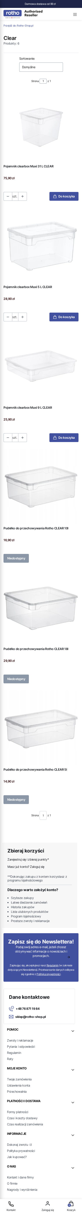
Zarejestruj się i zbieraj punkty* (28, 859)
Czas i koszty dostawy (22, 1118)
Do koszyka (66, 196)
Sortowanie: (27, 58)
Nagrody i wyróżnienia (22, 1189)
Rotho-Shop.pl (18, 25)
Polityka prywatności (21, 1151)
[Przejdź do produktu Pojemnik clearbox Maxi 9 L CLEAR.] (41, 366)
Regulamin (53, 965)
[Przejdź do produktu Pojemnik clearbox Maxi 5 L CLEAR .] (41, 245)
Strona (35, 81)
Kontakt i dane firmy (20, 1177)
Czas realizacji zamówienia (25, 1124)
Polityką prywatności (49, 974)
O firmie (12, 1183)
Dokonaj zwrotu (18, 1144)
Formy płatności (17, 1112)
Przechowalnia (17, 1091)
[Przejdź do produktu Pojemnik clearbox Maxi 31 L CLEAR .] (41, 124)
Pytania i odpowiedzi (21, 1046)
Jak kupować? (17, 1157)
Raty (10, 1059)
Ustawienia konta (18, 1085)
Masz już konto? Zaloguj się (25, 866)
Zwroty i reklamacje (20, 1040)
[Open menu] (75, 14)
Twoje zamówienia (19, 1079)
